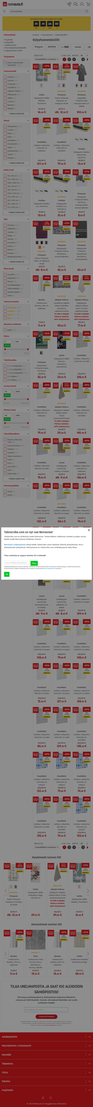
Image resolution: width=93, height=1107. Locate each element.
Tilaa (34, 563)
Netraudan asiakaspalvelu (15, 544)
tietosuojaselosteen (49, 568)
